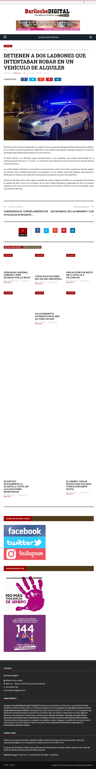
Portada (6, 765)
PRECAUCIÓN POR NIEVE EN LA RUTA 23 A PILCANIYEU (79, 275)
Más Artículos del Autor (31, 247)
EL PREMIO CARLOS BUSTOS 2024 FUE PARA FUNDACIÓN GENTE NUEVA (79, 485)
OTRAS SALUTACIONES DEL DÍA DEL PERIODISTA (48, 277)
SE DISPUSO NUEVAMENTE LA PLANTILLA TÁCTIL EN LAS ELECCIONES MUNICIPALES (16, 486)
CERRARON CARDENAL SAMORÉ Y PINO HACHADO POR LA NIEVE (17, 275)
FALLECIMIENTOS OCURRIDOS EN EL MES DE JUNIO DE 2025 (47, 316)
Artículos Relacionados (13, 247)
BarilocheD (17, 73)
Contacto (12, 765)
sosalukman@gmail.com (15, 690)
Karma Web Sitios (87, 765)
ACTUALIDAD (8, 46)
